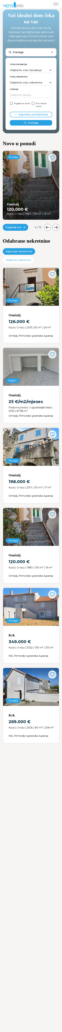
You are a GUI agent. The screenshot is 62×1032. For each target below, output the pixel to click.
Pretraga (33, 122)
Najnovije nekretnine (19, 251)
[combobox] (31, 70)
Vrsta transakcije (18, 64)
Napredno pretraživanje (33, 114)
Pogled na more (22, 103)
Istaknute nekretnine (18, 260)
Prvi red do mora (41, 104)
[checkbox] (11, 103)
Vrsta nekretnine (19, 76)
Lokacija (14, 89)
